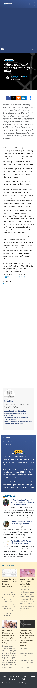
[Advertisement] (18, 28)
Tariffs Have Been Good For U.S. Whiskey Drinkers (22, 522)
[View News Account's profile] (7, 77)
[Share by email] (18, 98)
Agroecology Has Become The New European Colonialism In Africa (9, 584)
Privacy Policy (24, 677)
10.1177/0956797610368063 (14, 277)
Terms (33, 676)
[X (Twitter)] (4, 49)
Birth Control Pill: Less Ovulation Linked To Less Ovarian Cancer (27, 583)
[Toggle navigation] (32, 4)
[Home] (8, 4)
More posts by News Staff (23, 427)
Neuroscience (9, 60)
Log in (34, 49)
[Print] (28, 98)
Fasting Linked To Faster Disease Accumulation (15, 414)
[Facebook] (2, 49)
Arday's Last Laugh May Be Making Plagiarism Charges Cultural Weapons (22, 502)
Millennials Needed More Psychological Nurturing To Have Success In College (9, 636)
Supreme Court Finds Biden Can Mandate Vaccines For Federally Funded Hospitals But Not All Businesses (27, 637)
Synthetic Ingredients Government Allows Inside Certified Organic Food (18, 422)
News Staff (17, 76)
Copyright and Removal (14, 677)
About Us (3, 677)
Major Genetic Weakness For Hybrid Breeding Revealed (16, 418)
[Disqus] (18, 310)
